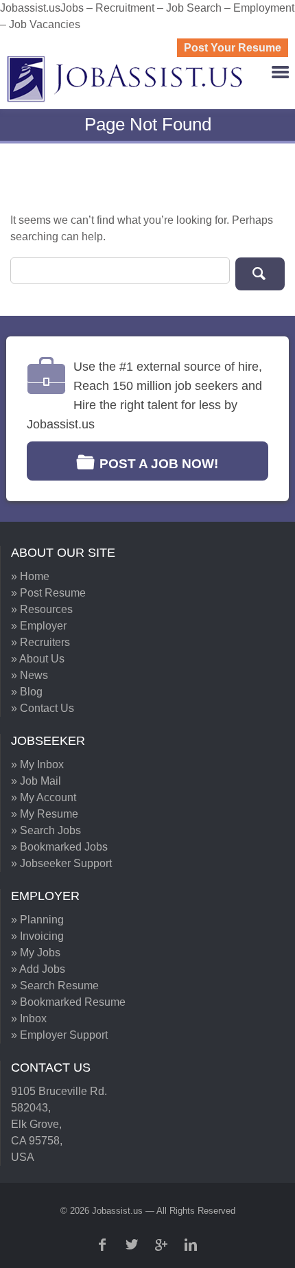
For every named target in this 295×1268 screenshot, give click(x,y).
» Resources (42, 609)
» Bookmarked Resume (68, 1002)
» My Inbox (37, 764)
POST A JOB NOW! (158, 464)
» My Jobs (35, 952)
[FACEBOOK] (103, 1244)
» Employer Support (59, 1035)
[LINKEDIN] (192, 1244)
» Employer (39, 626)
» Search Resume (55, 985)
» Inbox (29, 1018)
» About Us (37, 659)
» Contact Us (42, 708)
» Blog (27, 692)
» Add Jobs (38, 969)
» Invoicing (37, 936)
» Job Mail (36, 781)
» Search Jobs (46, 830)
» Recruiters (40, 642)
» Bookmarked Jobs (59, 847)
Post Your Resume (232, 48)
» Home (30, 576)
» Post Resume (48, 593)
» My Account (43, 797)
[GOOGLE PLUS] (162, 1244)
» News (29, 675)
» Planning (37, 919)
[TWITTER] (133, 1244)
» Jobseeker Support (61, 863)
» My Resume (44, 814)
